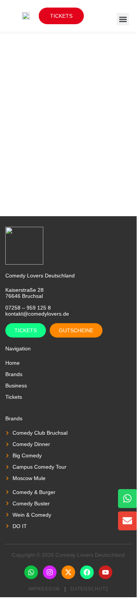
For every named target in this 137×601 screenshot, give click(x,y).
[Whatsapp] (31, 572)
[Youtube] (105, 572)
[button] (123, 19)
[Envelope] (127, 520)
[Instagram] (50, 572)
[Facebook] (87, 572)
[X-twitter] (68, 572)
